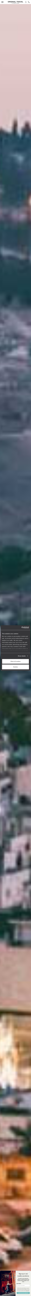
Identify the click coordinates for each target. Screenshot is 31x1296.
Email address (19, 1283)
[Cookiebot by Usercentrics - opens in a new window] (22, 628)
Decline (15, 667)
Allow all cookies (15, 661)
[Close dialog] (30, 1272)
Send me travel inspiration (23, 1292)
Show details (22, 656)
